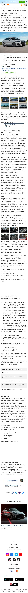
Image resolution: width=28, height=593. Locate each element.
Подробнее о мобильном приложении (14, 576)
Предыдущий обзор (12, 480)
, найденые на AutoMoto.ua (14, 69)
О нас (14, 542)
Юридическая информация (14, 550)
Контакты (14, 544)
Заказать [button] (22, 1)
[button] (26, 5)
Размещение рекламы (14, 547)
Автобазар (3, 7)
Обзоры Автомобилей (11, 7)
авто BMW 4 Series (11, 124)
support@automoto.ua (14, 568)
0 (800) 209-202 (14, 564)
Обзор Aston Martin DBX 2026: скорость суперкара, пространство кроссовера (12, 525)
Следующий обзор (13, 485)
